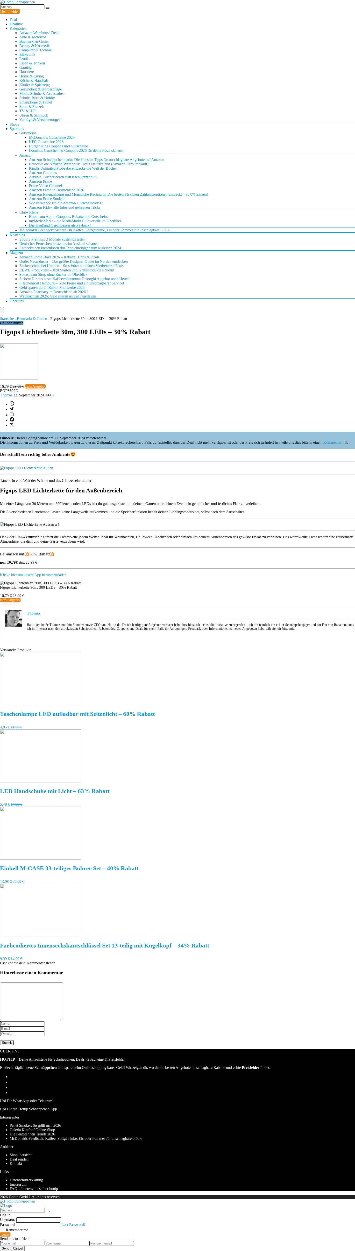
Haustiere (26, 72)
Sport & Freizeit (31, 106)
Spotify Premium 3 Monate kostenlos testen (52, 239)
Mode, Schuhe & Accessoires (41, 93)
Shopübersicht (20, 1155)
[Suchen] (48, 8)
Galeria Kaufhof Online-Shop (32, 1130)
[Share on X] (12, 425)
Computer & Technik (35, 50)
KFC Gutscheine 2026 (46, 142)
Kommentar (332, 442)
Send (5, 1248)
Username (7, 1219)
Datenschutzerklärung (26, 1180)
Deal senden (19, 1159)
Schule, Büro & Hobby (37, 98)
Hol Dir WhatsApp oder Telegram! (26, 1101)
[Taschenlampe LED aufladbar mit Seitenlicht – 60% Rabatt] (40, 704)
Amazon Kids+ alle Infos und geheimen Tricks (64, 207)
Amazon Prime (40, 181)
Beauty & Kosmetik (34, 46)
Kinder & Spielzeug (34, 85)
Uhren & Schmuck (33, 115)
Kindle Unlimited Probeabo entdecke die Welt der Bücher (73, 168)
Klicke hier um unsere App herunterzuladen (33, 575)
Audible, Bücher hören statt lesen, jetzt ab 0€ (63, 177)
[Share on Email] (12, 1082)
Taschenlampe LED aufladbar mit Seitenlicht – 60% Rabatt (77, 714)
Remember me (16, 1230)
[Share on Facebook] (12, 420)
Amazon (25, 155)
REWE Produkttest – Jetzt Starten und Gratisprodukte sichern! (66, 270)
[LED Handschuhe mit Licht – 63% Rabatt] (40, 781)
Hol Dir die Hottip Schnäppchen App (28, 1109)
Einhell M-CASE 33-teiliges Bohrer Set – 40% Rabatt (69, 868)
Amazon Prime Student (46, 199)
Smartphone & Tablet (35, 102)
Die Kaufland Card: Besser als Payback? (60, 225)
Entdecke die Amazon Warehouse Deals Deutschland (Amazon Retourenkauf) (88, 164)
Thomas (6, 395)
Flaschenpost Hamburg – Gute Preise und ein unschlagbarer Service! (71, 283)
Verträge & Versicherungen (40, 119)
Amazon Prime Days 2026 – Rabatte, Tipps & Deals (59, 257)
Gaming (25, 67)
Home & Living (31, 76)
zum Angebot (35, 386)
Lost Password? (73, 1225)
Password (7, 1225)
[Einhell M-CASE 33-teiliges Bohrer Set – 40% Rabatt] (40, 858)
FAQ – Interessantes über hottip (34, 1189)
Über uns (17, 301)
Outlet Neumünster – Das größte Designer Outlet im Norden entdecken (73, 261)
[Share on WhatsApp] (12, 404)
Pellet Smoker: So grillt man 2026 (35, 1125)
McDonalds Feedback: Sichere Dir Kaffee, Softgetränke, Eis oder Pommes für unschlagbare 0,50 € (94, 230)
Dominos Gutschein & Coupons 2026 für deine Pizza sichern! (76, 150)
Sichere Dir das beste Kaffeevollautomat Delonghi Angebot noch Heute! (74, 279)
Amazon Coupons (43, 173)
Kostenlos (17, 235)
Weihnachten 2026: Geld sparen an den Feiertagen (57, 296)
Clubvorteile (28, 212)
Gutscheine (27, 133)
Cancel (18, 1248)
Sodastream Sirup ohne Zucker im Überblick (53, 274)
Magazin (16, 253)
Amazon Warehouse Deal (38, 33)
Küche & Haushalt (33, 80)
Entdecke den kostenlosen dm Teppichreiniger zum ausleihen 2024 (70, 248)
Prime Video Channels (46, 186)
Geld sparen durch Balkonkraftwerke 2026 (52, 287)
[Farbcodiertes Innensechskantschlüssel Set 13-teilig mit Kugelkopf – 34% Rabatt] (40, 935)
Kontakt (16, 1163)
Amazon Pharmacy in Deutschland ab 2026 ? (53, 292)
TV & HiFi (27, 111)
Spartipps (17, 129)
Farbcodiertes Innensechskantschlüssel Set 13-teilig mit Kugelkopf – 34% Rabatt (104, 945)
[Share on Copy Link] (12, 415)
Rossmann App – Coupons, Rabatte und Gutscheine (68, 216)
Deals (14, 20)
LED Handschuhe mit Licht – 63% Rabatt (54, 791)
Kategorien (18, 28)
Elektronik (27, 54)
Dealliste (16, 24)
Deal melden (10, 11)
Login (5, 1234)
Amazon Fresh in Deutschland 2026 (56, 190)
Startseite (7, 319)
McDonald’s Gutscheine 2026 (52, 137)
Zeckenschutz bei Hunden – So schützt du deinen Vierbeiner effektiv (71, 266)
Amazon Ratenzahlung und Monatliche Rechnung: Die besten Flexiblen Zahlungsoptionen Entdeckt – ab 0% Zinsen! (118, 194)
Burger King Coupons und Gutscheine (58, 146)
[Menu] (2, 309)
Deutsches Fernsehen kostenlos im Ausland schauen (59, 244)
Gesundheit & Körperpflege (40, 89)
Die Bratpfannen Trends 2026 (32, 1134)
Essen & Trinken (32, 63)
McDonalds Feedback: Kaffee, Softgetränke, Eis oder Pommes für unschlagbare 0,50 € (76, 1138)
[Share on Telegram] (12, 410)
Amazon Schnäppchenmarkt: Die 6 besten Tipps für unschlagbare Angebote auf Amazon (96, 160)
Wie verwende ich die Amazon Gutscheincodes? (66, 203)
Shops (14, 124)
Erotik (24, 59)
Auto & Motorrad (32, 37)
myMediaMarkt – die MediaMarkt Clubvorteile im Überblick (75, 221)
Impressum (18, 1184)
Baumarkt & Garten (34, 41)
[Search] (2, 315)
